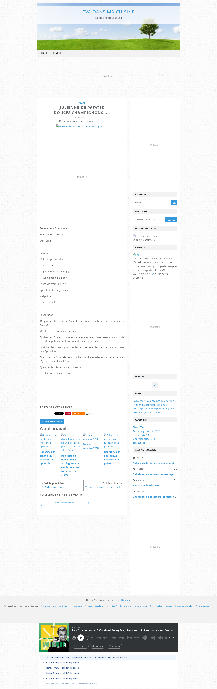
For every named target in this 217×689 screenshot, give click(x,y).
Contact (57, 53)
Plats (82, 103)
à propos (116, 646)
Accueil (43, 53)
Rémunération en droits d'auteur (133, 606)
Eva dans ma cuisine (109, 12)
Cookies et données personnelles (179, 606)
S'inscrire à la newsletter (51, 421)
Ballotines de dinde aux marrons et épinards (159, 463)
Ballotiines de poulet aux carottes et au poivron (161, 496)
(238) (144, 438)
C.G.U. (114, 606)
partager (99, 646)
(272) (146, 431)
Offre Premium (156, 606)
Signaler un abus (102, 606)
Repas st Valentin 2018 (146, 485)
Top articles (77, 606)
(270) (141, 435)
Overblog (126, 600)
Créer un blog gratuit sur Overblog (55, 606)
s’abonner (82, 646)
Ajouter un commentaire (64, 503)
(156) (140, 442)
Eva (152, 274)
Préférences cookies (204, 606)
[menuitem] (43, 53)
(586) (138, 427)
